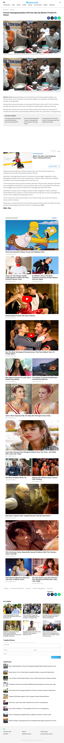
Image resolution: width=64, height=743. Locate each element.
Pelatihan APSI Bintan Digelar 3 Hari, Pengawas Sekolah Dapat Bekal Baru (29, 696)
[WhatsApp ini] (59, 18)
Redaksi (24, 731)
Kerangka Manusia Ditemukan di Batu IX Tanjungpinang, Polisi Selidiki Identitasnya (50, 120)
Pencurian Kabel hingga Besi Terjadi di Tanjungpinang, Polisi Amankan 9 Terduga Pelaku (31, 616)
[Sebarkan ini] (48, 18)
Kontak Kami (44, 731)
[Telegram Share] (55, 18)
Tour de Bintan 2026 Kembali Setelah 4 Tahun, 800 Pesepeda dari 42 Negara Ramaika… (33, 678)
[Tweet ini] (52, 18)
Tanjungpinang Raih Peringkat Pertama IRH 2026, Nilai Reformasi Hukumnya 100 (13, 120)
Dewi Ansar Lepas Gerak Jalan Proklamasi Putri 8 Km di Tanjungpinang (28, 702)
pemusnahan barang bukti (17, 588)
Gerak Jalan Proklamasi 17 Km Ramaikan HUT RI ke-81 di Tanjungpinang (29, 708)
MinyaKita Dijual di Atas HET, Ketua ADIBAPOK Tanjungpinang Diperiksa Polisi (32, 633)
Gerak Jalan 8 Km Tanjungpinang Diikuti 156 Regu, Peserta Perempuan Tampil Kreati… (32, 690)
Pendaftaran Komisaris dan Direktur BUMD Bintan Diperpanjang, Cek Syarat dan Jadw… (33, 684)
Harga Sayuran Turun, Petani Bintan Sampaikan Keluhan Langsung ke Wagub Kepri (31, 672)
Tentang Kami (7, 731)
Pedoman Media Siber (46, 734)
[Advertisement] (32, 139)
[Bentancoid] (32, 2)
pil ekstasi (28, 588)
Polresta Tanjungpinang (39, 588)
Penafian (5, 734)
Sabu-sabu (49, 588)
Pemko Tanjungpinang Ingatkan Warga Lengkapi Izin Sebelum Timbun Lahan (30, 714)
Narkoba (6, 588)
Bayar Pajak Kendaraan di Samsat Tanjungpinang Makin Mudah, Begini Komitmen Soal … (33, 666)
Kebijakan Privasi (26, 734)
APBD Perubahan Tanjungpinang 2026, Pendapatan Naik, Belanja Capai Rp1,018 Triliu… (33, 720)
